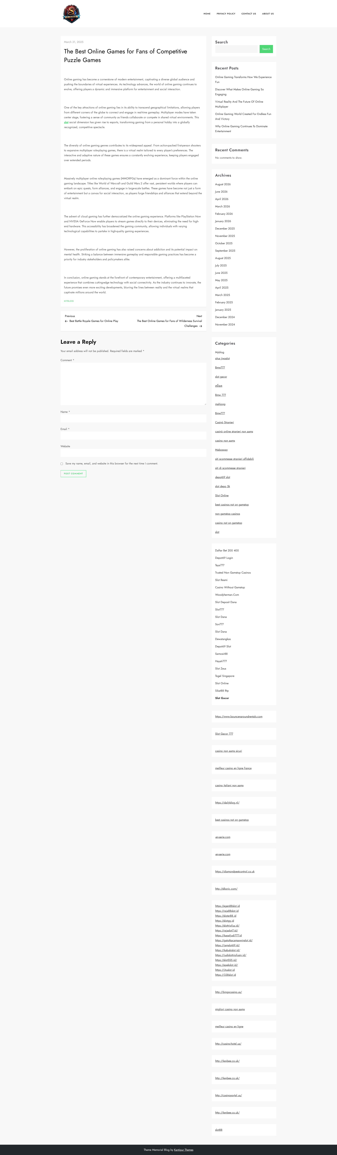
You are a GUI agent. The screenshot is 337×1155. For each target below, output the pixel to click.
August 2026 (223, 184)
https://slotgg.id (224, 921)
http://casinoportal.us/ (228, 1095)
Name (65, 412)
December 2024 (225, 317)
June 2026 (221, 192)
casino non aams (225, 441)
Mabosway (221, 450)
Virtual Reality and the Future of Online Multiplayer (239, 104)
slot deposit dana (226, 602)
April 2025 (221, 288)
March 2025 (222, 295)
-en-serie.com (222, 837)
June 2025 (221, 273)
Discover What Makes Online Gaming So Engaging (239, 91)
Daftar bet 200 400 (227, 550)
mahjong (220, 404)
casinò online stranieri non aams (234, 431)
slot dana (221, 617)
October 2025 (223, 243)
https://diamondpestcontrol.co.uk (235, 871)
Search (221, 42)
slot (66, 122)
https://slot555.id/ (226, 960)
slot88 (218, 1130)
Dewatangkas (223, 639)
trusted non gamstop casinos (233, 573)
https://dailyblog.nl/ (227, 803)
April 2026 (221, 199)
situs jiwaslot (222, 358)
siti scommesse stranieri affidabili (234, 459)
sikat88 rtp (222, 691)
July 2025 (221, 265)
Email (65, 429)
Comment (67, 360)
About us (268, 13)
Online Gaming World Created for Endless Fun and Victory (243, 116)
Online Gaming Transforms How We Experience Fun (243, 79)
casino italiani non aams (229, 785)
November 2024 (225, 324)
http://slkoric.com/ (226, 889)
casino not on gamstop (228, 523)
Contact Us (249, 13)
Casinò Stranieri (224, 422)
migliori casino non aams (230, 1009)
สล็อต (218, 386)
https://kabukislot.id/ (227, 950)
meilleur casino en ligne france (233, 768)
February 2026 (224, 214)
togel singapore (224, 676)
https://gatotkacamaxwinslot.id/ (234, 940)
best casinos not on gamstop (232, 505)
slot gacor (221, 377)
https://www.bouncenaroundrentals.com (238, 716)
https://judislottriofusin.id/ (230, 955)
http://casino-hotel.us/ (228, 1044)
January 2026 (223, 221)
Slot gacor (222, 698)
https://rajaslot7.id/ (226, 930)
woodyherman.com (227, 595)
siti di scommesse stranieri (230, 468)
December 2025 (225, 229)
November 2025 (225, 236)
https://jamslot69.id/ (227, 945)
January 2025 (223, 310)
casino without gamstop (230, 587)
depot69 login (224, 558)
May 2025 (221, 280)
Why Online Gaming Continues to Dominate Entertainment (241, 128)
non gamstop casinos (227, 514)
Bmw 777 (220, 395)
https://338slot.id (225, 975)
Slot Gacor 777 (224, 734)
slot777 (219, 609)
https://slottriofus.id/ (227, 926)
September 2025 (225, 251)
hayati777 (221, 661)
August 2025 (223, 258)
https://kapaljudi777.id (228, 935)
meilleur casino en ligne (229, 1026)
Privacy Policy (226, 13)
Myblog (69, 301)
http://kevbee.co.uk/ (227, 1061)
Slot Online (222, 495)
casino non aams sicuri (228, 751)
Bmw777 (220, 367)
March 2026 (222, 206)
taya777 (219, 565)
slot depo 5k (222, 486)
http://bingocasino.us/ (228, 992)
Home (207, 13)
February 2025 (224, 302)
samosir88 (221, 654)
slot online (222, 683)
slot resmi (221, 580)
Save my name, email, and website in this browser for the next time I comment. (111, 463)
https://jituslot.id (225, 970)
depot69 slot (222, 477)
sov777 (219, 624)
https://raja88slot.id (227, 911)
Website (65, 446)
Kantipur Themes (183, 1150)
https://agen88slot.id (227, 906)
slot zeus (220, 669)
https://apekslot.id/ (226, 965)
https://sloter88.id (225, 916)
